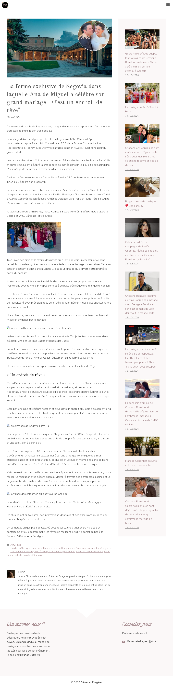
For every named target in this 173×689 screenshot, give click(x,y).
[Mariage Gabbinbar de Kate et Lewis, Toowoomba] (142, 454)
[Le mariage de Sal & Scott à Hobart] (142, 100)
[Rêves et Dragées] (5, 5)
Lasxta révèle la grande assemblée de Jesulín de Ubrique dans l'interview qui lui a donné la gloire (60, 548)
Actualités (15, 544)
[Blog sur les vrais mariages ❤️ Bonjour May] (142, 194)
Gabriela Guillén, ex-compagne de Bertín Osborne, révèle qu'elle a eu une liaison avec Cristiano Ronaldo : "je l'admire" (141, 250)
